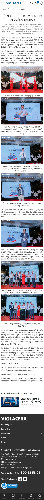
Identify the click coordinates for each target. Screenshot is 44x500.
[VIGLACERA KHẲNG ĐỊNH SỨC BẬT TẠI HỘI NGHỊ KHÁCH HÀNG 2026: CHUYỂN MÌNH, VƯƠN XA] (10, 402)
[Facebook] (20, 478)
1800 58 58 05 (29, 472)
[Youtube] (25, 478)
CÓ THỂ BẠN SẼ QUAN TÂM (16, 393)
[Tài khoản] (41, 3)
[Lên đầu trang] (40, 489)
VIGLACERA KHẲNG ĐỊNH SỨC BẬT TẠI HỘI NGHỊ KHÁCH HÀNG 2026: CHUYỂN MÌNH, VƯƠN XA (31, 400)
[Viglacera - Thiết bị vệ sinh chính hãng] (14, 3)
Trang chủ (5, 9)
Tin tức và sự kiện (19, 9)
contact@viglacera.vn (13, 462)
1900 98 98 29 (10, 459)
